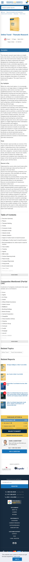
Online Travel (5, 352)
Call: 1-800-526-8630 (14, 448)
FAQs (14, 536)
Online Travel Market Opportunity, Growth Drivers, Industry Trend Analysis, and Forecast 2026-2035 (16, 404)
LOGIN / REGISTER (14, 538)
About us (14, 509)
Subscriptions (14, 527)
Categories (14, 520)
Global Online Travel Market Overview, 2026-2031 (17, 384)
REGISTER (14, 486)
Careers (14, 512)
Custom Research (15, 525)
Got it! (17, 559)
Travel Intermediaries (16, 352)
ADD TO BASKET (14, 431)
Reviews (14, 514)
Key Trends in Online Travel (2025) (15, 374)
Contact (14, 533)
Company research (14, 522)
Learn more (17, 556)
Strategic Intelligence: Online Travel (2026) (17, 364)
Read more (14, 274)
